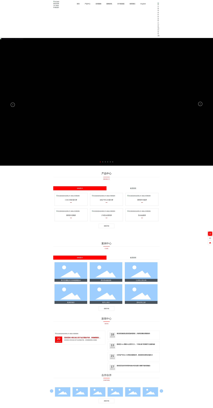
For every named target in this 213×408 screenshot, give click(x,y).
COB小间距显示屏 (71, 200)
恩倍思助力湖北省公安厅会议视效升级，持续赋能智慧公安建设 (80, 340)
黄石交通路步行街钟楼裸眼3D (71, 280)
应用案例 (98, 4)
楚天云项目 (106, 302)
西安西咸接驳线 (106, 280)
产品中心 (87, 4)
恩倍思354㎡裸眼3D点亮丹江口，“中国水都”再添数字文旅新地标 (136, 344)
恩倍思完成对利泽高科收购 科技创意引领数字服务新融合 (133, 365)
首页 (78, 4)
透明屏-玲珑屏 (142, 200)
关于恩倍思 (120, 4)
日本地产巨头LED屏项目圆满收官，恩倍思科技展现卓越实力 (135, 355)
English (143, 4)
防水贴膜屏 (142, 215)
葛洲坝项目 (71, 302)
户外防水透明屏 (106, 215)
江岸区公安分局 (141, 280)
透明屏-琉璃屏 (71, 215)
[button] (100, 161)
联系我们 (132, 4)
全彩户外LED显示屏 (106, 200)
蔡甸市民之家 (141, 302)
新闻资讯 (109, 4)
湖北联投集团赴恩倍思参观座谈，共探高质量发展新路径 (133, 333)
